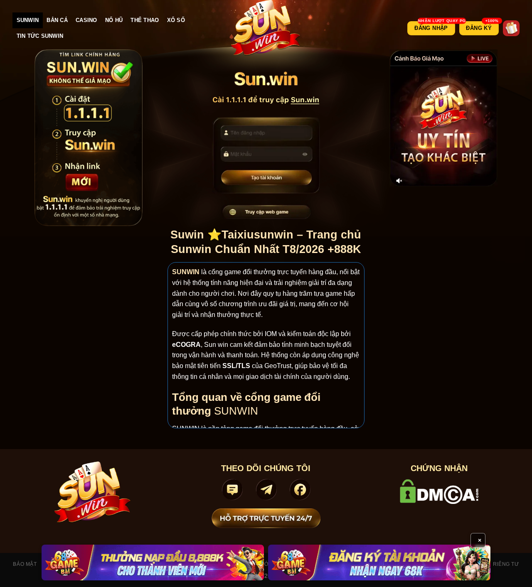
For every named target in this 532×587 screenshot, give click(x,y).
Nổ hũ (114, 20)
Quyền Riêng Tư (495, 564)
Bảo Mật (25, 564)
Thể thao (145, 20)
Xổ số (176, 20)
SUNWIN (28, 20)
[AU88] (153, 562)
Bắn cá (57, 20)
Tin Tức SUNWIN (40, 36)
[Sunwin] (266, 28)
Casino (86, 20)
